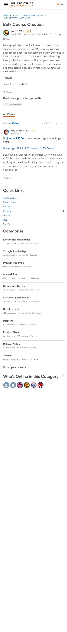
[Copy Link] (60, 34)
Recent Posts (9, 202)
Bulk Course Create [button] (13, 104)
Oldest (15, 123)
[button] (57, 4)
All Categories (10, 198)
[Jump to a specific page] (61, 123)
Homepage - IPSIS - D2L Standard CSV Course (28, 148)
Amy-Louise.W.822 (20, 131)
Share (7, 92)
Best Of (6, 224)
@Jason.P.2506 (15, 138)
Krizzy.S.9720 (50, 34)
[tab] (9, 114)
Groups (6, 215)
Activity (6, 207)
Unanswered (33, 211)
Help (5, 220)
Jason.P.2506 (17, 31)
